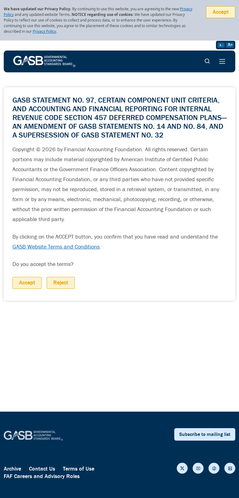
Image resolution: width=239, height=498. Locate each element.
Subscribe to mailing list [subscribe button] (204, 434)
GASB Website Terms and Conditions (56, 246)
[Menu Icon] (222, 61)
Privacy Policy (44, 31)
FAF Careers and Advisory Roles (42, 476)
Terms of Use (78, 468)
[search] (207, 61)
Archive (12, 468)
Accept (221, 12)
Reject (60, 282)
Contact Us (42, 468)
